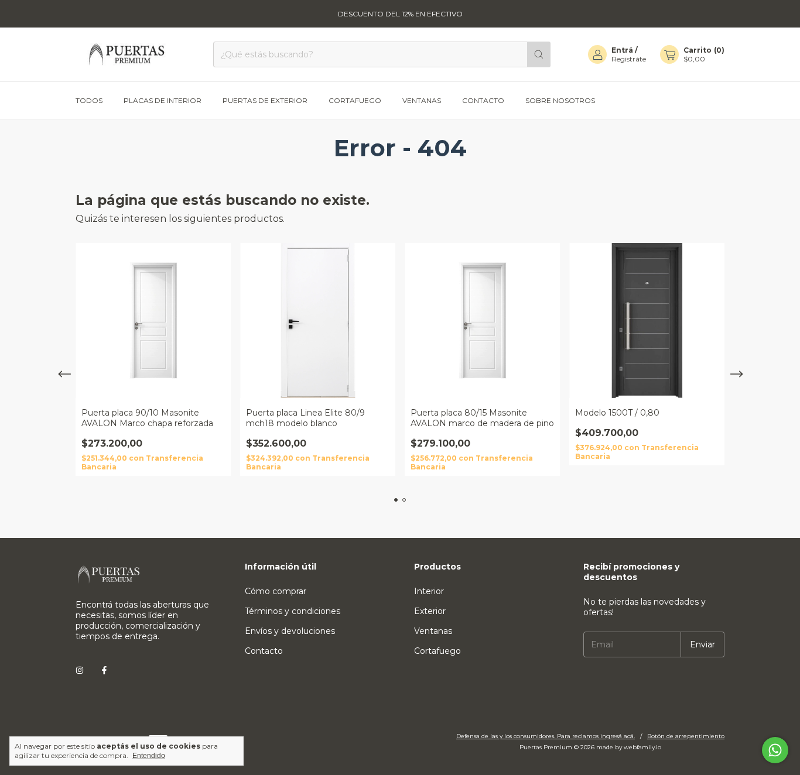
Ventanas (421, 100)
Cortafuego (355, 100)
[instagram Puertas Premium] (80, 670)
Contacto (483, 100)
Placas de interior (162, 100)
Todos (89, 100)
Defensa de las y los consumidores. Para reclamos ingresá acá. (545, 736)
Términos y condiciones (292, 611)
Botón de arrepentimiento (685, 736)
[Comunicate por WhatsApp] (775, 750)
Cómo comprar (275, 591)
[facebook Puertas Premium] (104, 670)
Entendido (148, 756)
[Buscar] (539, 54)
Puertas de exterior (265, 100)
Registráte (628, 58)
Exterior (430, 611)
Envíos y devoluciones (290, 631)
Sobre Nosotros (560, 100)
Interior (429, 591)
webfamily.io (642, 747)
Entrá (622, 50)
